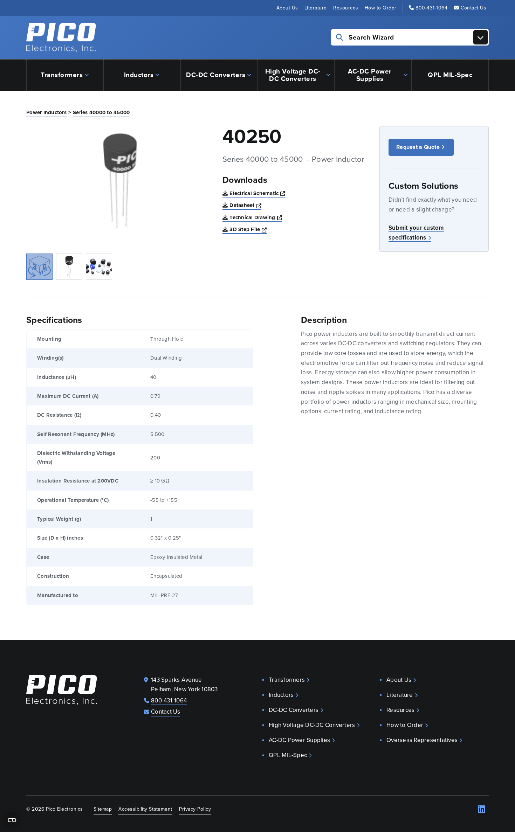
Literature (315, 8)
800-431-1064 (431, 8)
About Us (287, 8)
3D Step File (248, 229)
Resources (345, 8)
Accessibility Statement (145, 809)
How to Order (381, 8)
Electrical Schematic (257, 193)
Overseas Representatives (422, 740)
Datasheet (245, 205)
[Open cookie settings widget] (12, 820)
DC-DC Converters (215, 75)
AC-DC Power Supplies (370, 75)
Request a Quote (418, 147)
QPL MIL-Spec (450, 75)
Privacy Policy (195, 809)
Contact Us (473, 8)
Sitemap (103, 809)
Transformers (62, 75)
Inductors (139, 75)
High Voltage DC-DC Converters (293, 75)
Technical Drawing (255, 217)
